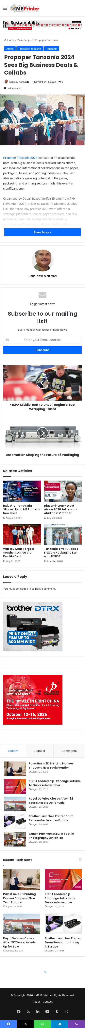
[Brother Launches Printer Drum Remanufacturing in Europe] (15, 821)
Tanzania (51, 48)
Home (11, 40)
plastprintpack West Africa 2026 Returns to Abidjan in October (60, 509)
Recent (13, 751)
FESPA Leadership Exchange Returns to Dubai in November (55, 783)
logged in (25, 588)
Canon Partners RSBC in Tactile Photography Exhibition (51, 836)
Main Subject (25, 40)
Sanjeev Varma (17, 81)
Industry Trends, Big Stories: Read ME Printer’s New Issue (21, 509)
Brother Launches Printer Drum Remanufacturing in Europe (51, 818)
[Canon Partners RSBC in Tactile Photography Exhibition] (15, 839)
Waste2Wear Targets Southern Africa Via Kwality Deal (18, 552)
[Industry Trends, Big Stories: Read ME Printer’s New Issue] (22, 491)
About (36, 1001)
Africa (9, 48)
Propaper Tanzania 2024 (20, 158)
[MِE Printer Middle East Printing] (26, 8)
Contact (48, 1001)
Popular (39, 751)
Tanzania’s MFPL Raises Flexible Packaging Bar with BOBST (61, 552)
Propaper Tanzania (46, 40)
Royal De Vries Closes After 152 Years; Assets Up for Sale (51, 801)
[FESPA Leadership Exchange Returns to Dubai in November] (15, 786)
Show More (42, 232)
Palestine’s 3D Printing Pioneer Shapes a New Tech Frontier (51, 765)
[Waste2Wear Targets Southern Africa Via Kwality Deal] (22, 534)
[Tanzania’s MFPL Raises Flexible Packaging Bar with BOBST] (63, 534)
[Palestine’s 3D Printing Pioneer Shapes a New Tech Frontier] (15, 768)
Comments (69, 751)
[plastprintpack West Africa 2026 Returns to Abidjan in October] (63, 491)
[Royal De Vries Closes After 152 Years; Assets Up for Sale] (15, 804)
